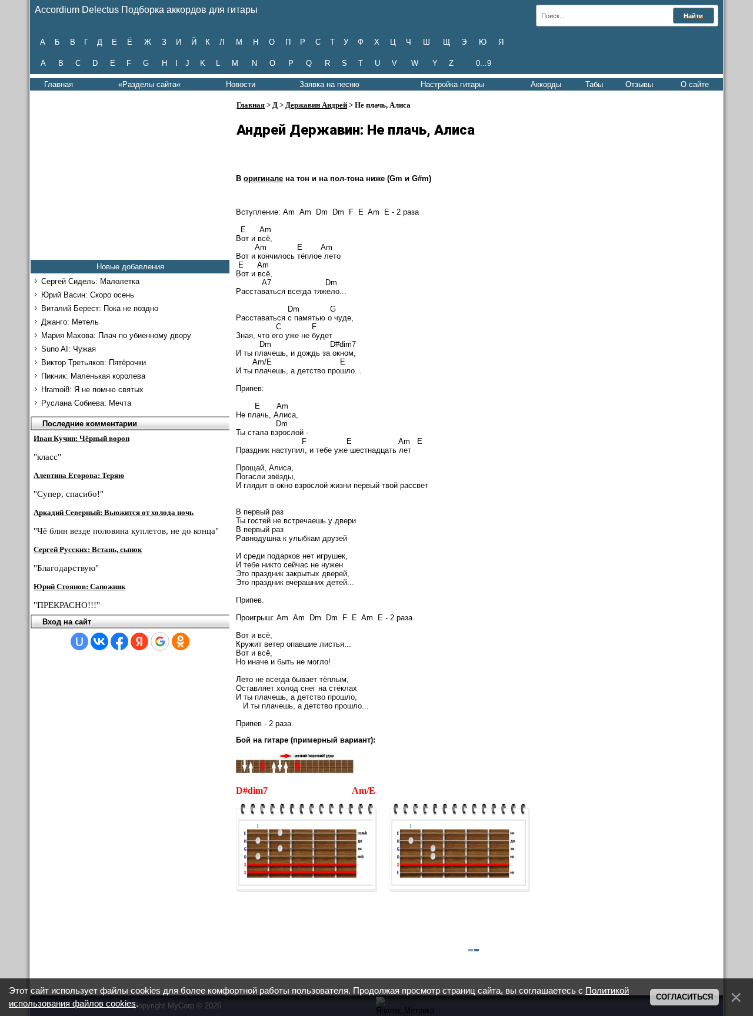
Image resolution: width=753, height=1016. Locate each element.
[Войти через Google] (160, 641)
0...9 (483, 63)
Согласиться (684, 996)
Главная (58, 84)
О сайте (695, 84)
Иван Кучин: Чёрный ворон (81, 438)
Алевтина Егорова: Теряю (79, 475)
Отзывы (639, 84)
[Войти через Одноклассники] (180, 641)
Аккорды (546, 84)
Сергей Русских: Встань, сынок (88, 549)
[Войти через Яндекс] (139, 641)
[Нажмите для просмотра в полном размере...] (295, 773)
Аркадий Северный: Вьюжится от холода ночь (114, 512)
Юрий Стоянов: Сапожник (79, 586)
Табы (594, 84)
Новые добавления (130, 266)
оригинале (263, 178)
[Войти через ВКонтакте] (99, 641)
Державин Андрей (316, 105)
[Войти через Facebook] (119, 641)
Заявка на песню (329, 84)
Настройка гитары (452, 84)
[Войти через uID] (79, 641)
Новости (240, 84)
